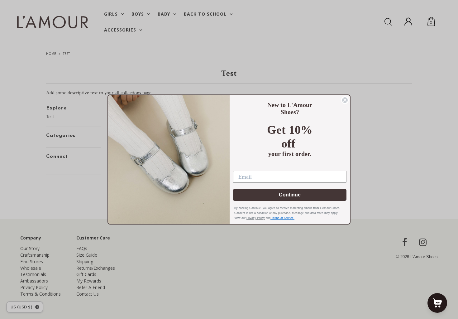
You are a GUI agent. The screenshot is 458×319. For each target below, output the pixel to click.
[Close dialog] (345, 100)
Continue (290, 194)
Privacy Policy (255, 218)
